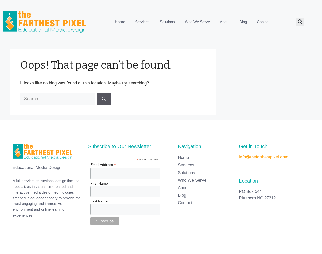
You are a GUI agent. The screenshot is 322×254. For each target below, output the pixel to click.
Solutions (167, 22)
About (224, 22)
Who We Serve (197, 22)
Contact (263, 22)
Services (142, 22)
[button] (300, 22)
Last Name (99, 201)
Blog (243, 22)
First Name (99, 183)
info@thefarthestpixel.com (263, 157)
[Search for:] (58, 98)
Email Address (103, 164)
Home (120, 22)
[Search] (104, 99)
